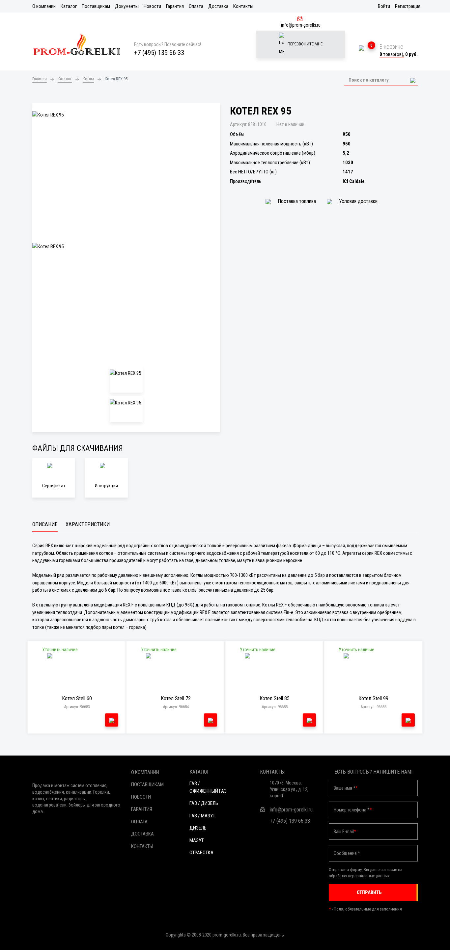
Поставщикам (96, 6)
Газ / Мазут (202, 816)
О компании (44, 6)
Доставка (218, 6)
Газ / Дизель (203, 803)
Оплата (196, 6)
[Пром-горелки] (76, 44)
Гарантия (175, 6)
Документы (127, 6)
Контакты (243, 6)
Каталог (69, 6)
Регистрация (407, 6)
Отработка (201, 853)
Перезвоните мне (305, 43)
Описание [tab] (45, 524)
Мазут (196, 840)
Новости (152, 6)
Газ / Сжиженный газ (208, 787)
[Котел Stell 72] (175, 673)
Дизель (198, 828)
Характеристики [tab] (88, 524)
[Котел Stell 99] (373, 673)
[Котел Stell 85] (274, 673)
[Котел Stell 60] (77, 673)
